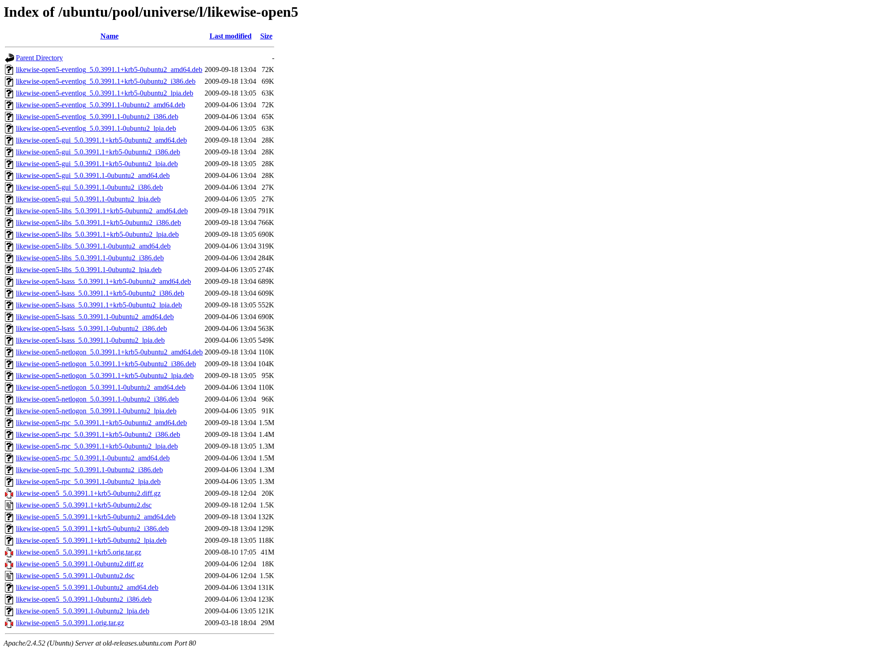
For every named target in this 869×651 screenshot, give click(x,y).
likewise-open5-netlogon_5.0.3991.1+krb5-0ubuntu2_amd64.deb (109, 352)
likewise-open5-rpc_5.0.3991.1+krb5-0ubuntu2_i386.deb (98, 434)
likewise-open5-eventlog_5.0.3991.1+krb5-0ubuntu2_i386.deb (106, 81)
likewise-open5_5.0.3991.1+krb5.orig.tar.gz (78, 552)
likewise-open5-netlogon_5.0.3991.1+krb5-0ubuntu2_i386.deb (106, 364)
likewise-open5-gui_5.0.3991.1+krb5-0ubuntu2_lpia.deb (97, 164)
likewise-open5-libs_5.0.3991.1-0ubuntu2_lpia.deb (89, 269)
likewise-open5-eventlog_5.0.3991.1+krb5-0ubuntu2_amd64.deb (109, 69)
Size (266, 36)
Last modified (231, 36)
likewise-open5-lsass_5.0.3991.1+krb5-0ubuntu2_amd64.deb (103, 281)
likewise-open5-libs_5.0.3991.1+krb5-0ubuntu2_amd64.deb (102, 211)
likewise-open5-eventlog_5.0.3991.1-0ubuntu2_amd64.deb (100, 105)
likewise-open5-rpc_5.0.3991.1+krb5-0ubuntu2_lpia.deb (97, 446)
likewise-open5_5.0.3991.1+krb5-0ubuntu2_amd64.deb (96, 517)
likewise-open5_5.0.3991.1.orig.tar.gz (70, 623)
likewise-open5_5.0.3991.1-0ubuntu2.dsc (75, 575)
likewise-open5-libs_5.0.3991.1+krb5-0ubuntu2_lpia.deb (97, 234)
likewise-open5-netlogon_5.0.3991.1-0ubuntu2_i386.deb (97, 399)
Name (109, 36)
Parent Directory (39, 58)
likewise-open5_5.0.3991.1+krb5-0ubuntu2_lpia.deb (91, 540)
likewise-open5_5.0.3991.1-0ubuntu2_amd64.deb (87, 587)
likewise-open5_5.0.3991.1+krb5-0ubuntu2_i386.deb (92, 528)
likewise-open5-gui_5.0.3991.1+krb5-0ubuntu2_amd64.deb (101, 140)
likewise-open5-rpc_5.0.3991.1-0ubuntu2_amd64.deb (93, 458)
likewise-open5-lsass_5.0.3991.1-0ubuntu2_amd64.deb (95, 317)
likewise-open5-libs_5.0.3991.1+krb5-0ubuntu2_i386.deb (98, 222)
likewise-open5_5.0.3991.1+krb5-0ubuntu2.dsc (84, 505)
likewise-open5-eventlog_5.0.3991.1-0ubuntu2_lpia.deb (96, 128)
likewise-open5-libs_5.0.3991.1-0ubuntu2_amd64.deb (93, 246)
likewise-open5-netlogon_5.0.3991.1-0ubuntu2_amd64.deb (101, 387)
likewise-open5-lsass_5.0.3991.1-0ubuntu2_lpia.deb (90, 340)
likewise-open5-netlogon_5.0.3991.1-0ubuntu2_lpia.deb (96, 411)
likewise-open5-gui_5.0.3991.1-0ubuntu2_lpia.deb (88, 199)
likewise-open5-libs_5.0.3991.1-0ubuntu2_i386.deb (90, 258)
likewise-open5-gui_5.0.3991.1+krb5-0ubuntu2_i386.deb (98, 152)
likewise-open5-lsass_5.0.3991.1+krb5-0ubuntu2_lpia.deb (99, 305)
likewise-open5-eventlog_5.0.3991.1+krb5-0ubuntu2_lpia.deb (104, 93)
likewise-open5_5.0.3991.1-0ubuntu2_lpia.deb (82, 611)
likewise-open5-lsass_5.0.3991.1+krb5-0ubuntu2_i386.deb (100, 293)
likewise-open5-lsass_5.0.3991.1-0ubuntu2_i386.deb (91, 328)
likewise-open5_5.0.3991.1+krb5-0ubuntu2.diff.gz (88, 493)
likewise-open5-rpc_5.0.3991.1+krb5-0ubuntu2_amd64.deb (101, 422)
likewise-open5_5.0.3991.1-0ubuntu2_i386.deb (84, 599)
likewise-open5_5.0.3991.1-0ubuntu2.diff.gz (79, 564)
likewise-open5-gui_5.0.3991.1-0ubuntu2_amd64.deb (93, 175)
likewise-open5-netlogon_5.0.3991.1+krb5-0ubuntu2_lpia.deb (105, 375)
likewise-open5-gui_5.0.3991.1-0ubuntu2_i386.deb (89, 187)
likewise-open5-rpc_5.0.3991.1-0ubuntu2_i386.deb (89, 470)
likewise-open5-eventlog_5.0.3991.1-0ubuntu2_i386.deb (97, 116)
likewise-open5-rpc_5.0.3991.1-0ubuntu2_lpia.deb (88, 481)
